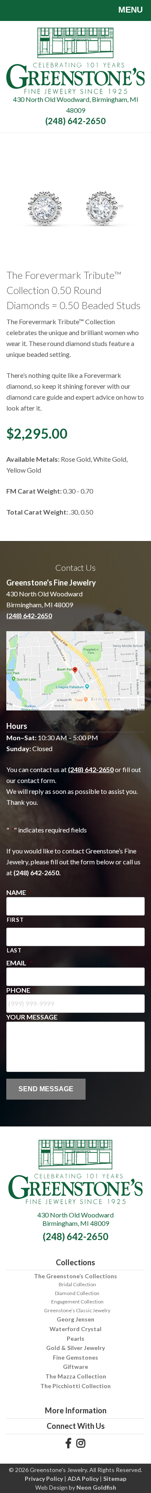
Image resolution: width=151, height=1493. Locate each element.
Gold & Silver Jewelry (75, 1347)
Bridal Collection (77, 1284)
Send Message (45, 1088)
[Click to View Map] (75, 670)
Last (14, 950)
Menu (130, 9)
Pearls (75, 1338)
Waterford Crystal (75, 1328)
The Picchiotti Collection (75, 1385)
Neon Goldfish (96, 1487)
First (15, 919)
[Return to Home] (75, 60)
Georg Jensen (75, 1319)
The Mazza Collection (75, 1376)
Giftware (75, 1366)
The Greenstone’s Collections (75, 1276)
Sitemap (114, 1478)
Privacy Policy (44, 1478)
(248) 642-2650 (75, 121)
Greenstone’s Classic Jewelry (77, 1310)
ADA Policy (83, 1478)
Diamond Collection (77, 1293)
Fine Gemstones (75, 1357)
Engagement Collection (77, 1301)
